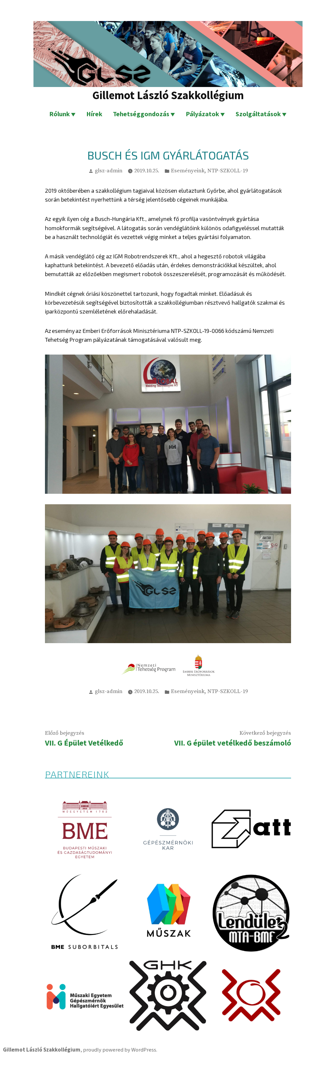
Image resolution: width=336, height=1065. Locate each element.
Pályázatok (202, 114)
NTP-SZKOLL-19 (227, 170)
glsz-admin (108, 170)
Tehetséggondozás (141, 114)
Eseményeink (187, 170)
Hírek (94, 114)
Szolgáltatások (258, 114)
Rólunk (59, 114)
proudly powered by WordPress (119, 1049)
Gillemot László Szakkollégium (168, 95)
